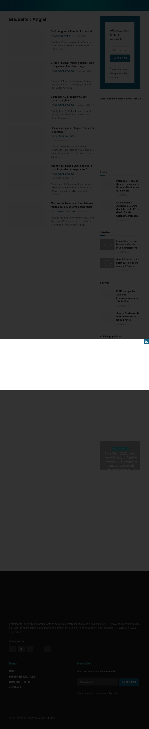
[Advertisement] (74, 364)
